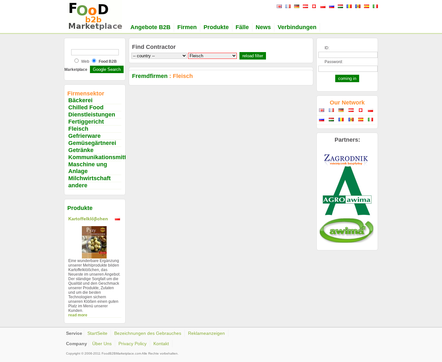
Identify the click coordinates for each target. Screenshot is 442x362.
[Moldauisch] (357, 7)
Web (85, 61)
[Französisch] (287, 7)
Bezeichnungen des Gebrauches (147, 333)
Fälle (242, 27)
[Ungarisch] (339, 7)
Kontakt (161, 343)
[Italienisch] (374, 7)
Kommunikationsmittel (99, 157)
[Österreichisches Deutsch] (304, 7)
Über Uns (102, 343)
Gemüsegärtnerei (92, 143)
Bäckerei (80, 100)
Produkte (216, 27)
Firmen (187, 27)
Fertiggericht (86, 121)
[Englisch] (278, 7)
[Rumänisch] (348, 7)
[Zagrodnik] (346, 164)
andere (77, 185)
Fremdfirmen (150, 76)
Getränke (81, 150)
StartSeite (97, 333)
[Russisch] (330, 7)
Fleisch (78, 129)
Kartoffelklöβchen (88, 218)
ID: (327, 48)
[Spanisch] (365, 7)
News (263, 27)
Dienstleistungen (91, 114)
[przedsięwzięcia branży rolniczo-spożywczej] (346, 241)
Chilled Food (86, 107)
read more (77, 315)
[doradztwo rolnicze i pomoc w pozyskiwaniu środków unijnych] (346, 217)
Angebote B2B (150, 27)
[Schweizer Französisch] (313, 7)
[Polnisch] (322, 7)
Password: (334, 62)
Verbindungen (297, 27)
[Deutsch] (296, 7)
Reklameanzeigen (206, 333)
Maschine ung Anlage (87, 167)
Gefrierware (84, 136)
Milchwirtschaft (89, 178)
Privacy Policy (132, 343)
